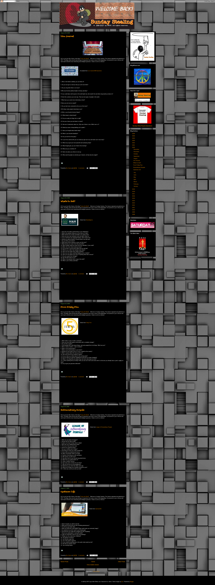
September (137, 156)
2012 (133, 205)
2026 (133, 133)
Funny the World (85, 58)
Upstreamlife (98, 508)
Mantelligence (89, 220)
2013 (133, 203)
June (135, 175)
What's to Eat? (68, 201)
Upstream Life (68, 491)
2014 (133, 200)
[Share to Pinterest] (97, 168)
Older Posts (121, 561)
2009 (133, 212)
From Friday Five (70, 307)
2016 (133, 196)
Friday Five (88, 322)
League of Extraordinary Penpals (104, 427)
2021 (133, 145)
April (135, 179)
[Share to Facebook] (95, 168)
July (135, 172)
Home (93, 561)
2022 (133, 142)
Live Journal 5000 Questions (95, 70)
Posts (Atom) (96, 571)
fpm (122, 581)
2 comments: (81, 168)
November (136, 151)
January (136, 186)
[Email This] (90, 168)
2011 (133, 207)
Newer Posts (64, 561)
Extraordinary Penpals (72, 410)
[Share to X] (93, 168)
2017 (133, 193)
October (136, 154)
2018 (133, 191)
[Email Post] (87, 168)
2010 (133, 209)
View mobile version (93, 564)
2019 (133, 189)
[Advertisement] (92, 182)
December (136, 149)
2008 (133, 214)
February (136, 184)
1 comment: (81, 273)
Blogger (132, 581)
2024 (133, 138)
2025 (133, 135)
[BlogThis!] (92, 168)
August (136, 158)
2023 (133, 140)
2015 (133, 198)
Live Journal (67, 36)
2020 (133, 147)
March (135, 181)
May (135, 177)
